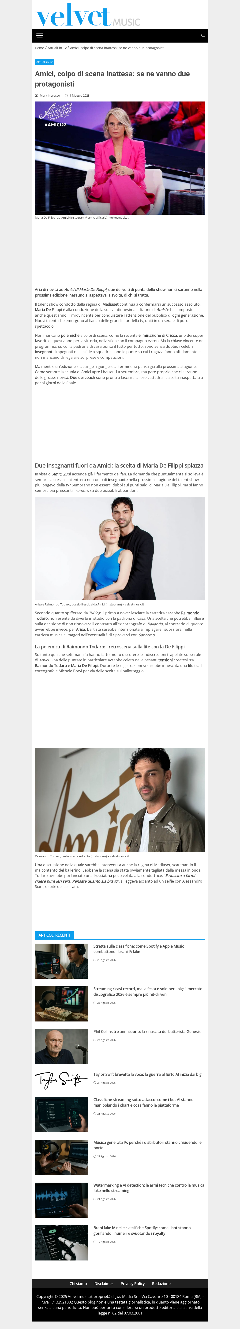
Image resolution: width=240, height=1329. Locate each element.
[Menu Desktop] (39, 35)
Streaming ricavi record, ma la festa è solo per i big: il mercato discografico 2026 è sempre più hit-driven (148, 991)
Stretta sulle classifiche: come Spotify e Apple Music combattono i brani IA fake (139, 949)
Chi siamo (78, 1283)
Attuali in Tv (44, 62)
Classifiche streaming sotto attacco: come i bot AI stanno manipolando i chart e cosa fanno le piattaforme (144, 1102)
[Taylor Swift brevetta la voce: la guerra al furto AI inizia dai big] (61, 1081)
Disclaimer (103, 1283)
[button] (203, 35)
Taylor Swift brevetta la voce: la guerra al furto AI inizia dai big (148, 1074)
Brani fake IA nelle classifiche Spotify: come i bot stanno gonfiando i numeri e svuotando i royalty (142, 1230)
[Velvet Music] (87, 14)
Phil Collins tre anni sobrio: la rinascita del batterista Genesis (147, 1031)
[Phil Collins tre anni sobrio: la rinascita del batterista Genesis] (61, 1046)
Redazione (161, 1283)
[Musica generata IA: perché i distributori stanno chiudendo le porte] (61, 1157)
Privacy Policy (133, 1283)
